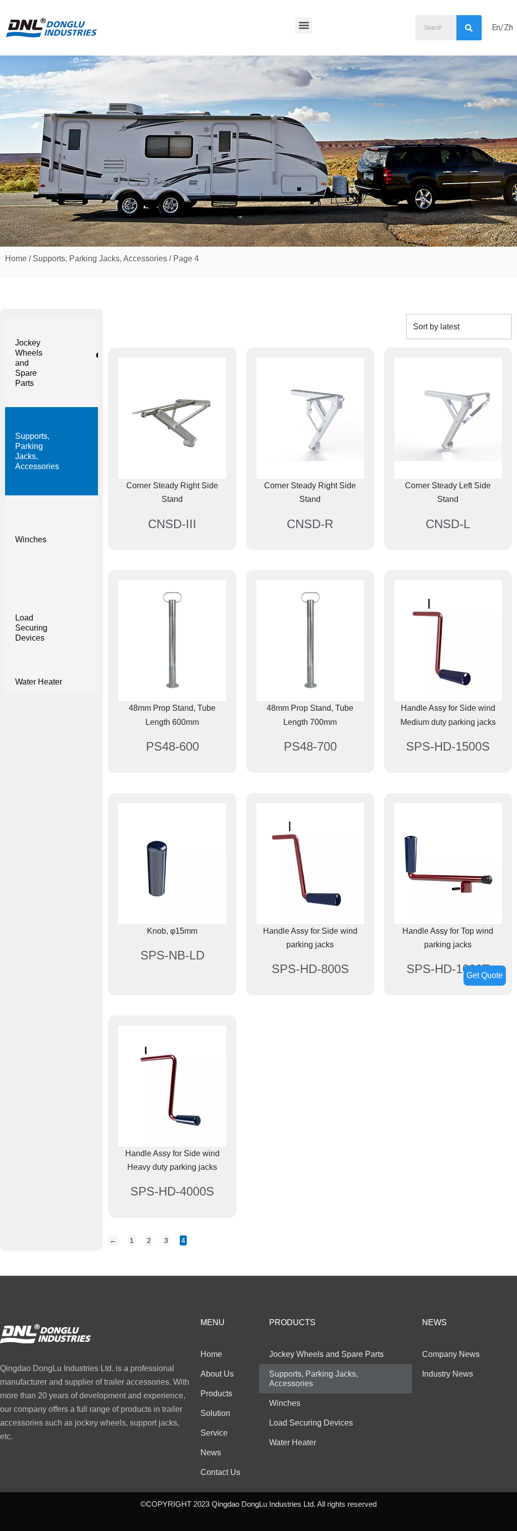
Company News (451, 1354)
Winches (30, 539)
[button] (303, 25)
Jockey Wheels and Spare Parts (28, 362)
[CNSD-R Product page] (310, 418)
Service (214, 1433)
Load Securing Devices (31, 627)
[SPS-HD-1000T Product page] (447, 863)
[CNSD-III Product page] (172, 418)
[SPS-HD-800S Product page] (310, 863)
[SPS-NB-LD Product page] (172, 863)
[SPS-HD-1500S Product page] (447, 640)
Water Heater (38, 681)
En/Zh (502, 27)
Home (16, 258)
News (210, 1452)
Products (216, 1393)
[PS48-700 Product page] (310, 640)
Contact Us (220, 1472)
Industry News (447, 1374)
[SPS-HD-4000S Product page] (172, 1086)
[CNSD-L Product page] (447, 418)
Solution (215, 1413)
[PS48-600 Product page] (172, 640)
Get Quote (485, 975)
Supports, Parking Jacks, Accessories (100, 258)
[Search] (469, 27)
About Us (217, 1374)
